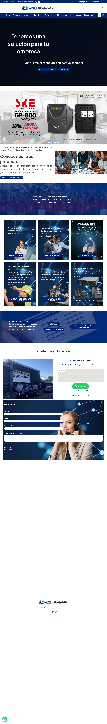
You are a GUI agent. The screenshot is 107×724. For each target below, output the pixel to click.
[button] (83, 1)
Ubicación (54, 324)
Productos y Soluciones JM (12, 177)
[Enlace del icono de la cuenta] (103, 15)
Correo (9, 447)
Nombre (7, 411)
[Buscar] (103, 8)
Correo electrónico (10, 425)
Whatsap (9, 452)
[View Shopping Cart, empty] (99, 15)
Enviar (7, 456)
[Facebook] (39, 1)
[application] (30, 15)
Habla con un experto (54, 329)
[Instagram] (36, 1)
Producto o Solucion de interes (14, 433)
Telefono (7, 418)
